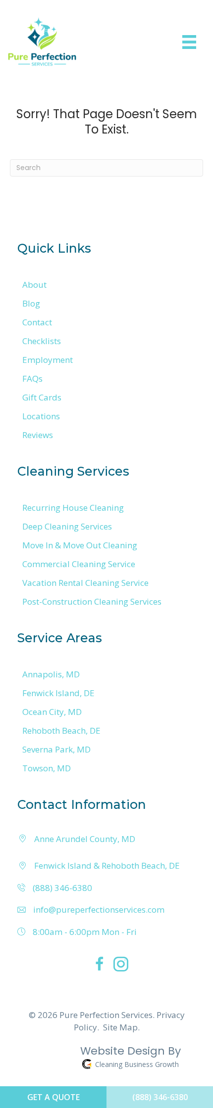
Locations (41, 416)
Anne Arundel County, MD (84, 838)
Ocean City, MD (52, 711)
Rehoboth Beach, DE (61, 730)
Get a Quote (53, 1097)
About (34, 284)
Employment (47, 359)
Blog (31, 303)
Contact (37, 322)
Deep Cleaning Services (67, 526)
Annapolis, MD (51, 674)
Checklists (41, 341)
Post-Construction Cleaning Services (91, 601)
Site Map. (121, 1027)
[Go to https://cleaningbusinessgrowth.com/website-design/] (99, 1059)
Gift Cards (41, 397)
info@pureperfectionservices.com (98, 909)
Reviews (37, 435)
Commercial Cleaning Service (78, 564)
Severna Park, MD (56, 749)
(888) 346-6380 (62, 887)
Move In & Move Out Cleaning (79, 545)
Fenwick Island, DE (58, 693)
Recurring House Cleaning (73, 507)
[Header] (189, 42)
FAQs (32, 378)
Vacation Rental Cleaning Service (85, 582)
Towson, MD (46, 768)
